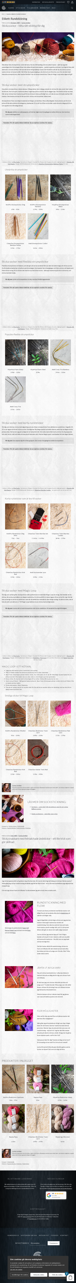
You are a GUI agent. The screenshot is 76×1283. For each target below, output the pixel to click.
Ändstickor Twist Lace (39, 658)
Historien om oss (29, 1235)
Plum (13, 933)
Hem (3, 14)
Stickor (20, 8)
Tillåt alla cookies (57, 1275)
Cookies (54, 1235)
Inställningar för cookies (20, 1275)
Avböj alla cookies (38, 1275)
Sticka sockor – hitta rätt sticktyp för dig (23, 25)
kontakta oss (33, 1219)
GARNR (4, 8)
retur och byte (27, 1216)
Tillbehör (32, 8)
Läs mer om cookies (16, 1269)
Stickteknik (20, 826)
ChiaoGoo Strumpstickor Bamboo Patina (50, 164)
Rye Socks (17, 162)
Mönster (45, 8)
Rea (54, 8)
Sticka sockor (13, 826)
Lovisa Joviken (26, 23)
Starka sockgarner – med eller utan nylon (45, 814)
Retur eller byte (48, 2)
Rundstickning (11, 828)
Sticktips (28, 828)
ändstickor (64, 913)
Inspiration (36, 2)
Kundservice (13, 1235)
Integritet (44, 1235)
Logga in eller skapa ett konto (72, 2)
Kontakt (64, 1235)
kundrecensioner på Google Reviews (61, 1188)
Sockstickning (20, 828)
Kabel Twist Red (68, 658)
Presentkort (60, 2)
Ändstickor (25, 1164)
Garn (11, 8)
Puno (28, 930)
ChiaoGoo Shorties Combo (43, 490)
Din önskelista (68, 2)
